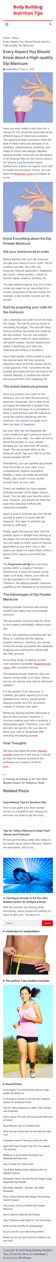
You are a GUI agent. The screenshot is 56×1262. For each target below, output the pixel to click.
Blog (5, 767)
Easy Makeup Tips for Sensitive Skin (24, 802)
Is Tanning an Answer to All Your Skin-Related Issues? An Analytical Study (26, 899)
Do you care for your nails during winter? (23, 1231)
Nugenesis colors (24, 173)
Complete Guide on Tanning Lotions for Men (25, 1140)
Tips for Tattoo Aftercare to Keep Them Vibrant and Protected (26, 832)
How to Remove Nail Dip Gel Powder (21, 1214)
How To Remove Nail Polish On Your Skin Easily (27, 1220)
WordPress (24, 1257)
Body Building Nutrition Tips (28, 10)
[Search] (50, 24)
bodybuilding (12, 69)
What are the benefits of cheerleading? (23, 1226)
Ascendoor (39, 1254)
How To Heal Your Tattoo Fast (18, 1164)
